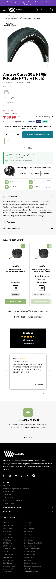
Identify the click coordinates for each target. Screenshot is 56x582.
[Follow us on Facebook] (6, 475)
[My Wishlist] (47, 9)
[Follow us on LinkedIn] (29, 475)
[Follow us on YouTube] (18, 475)
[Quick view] (23, 246)
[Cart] (51, 9)
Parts (11, 16)
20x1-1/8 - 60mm (39, 294)
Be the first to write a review (28, 316)
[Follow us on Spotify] (35, 475)
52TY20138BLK (25, 82)
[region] (28, 371)
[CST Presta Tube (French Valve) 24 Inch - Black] (15, 288)
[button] (28, 196)
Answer (10, 82)
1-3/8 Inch (10, 103)
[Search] (37, 10)
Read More (28, 4)
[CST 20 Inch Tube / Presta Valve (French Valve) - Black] (42, 288)
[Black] (6, 92)
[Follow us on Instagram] (12, 475)
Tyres (16, 16)
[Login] (42, 10)
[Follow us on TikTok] (24, 475)
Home (5, 16)
